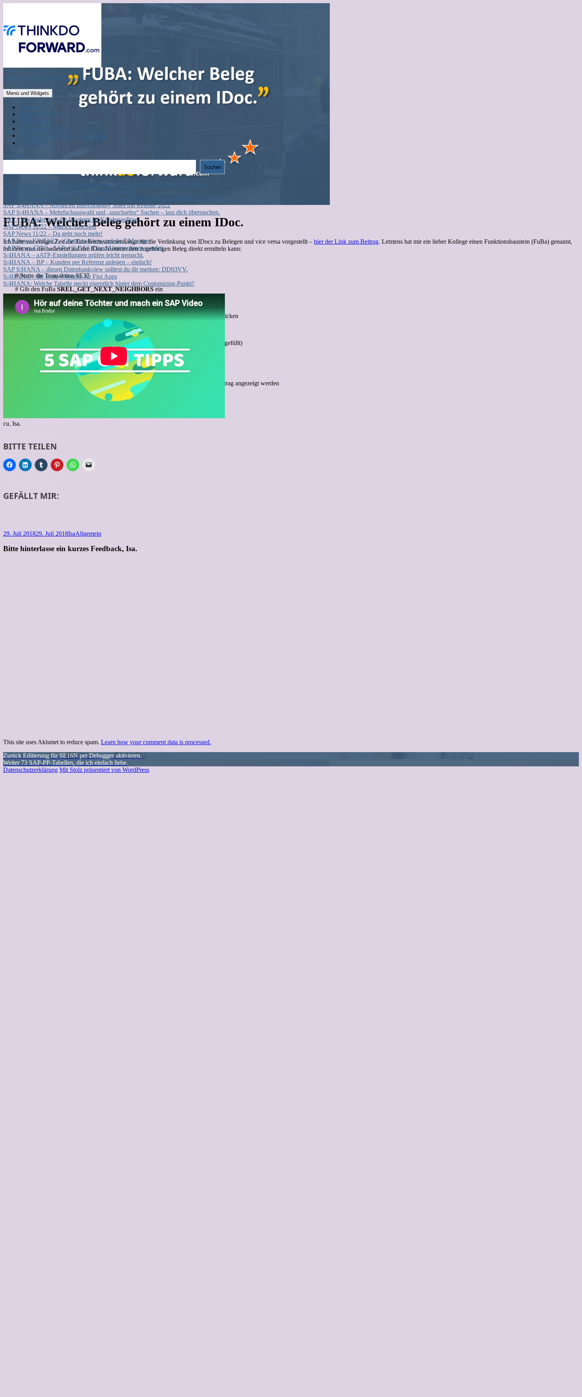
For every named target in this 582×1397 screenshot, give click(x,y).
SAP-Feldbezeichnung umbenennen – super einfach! (69, 191)
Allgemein (88, 533)
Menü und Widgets (27, 93)
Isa (71, 533)
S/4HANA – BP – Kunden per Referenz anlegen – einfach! (77, 262)
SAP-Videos (34, 142)
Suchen (13, 156)
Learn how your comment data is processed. (156, 742)
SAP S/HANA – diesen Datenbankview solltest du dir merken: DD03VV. (95, 269)
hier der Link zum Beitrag (346, 241)
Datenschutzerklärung (46, 128)
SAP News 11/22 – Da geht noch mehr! (53, 233)
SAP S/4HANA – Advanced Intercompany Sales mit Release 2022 (86, 205)
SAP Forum (34, 121)
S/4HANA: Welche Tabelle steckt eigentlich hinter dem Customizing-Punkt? (98, 283)
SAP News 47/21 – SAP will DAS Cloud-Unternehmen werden (83, 248)
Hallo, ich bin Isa (40, 114)
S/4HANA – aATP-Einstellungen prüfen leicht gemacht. (73, 255)
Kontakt (29, 107)
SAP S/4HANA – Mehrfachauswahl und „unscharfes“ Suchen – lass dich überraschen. (111, 212)
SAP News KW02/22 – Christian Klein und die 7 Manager (76, 240)
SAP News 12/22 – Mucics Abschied (49, 226)
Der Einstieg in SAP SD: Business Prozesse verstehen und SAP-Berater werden (103, 183)
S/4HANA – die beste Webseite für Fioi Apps (60, 276)
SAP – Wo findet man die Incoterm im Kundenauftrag (70, 219)
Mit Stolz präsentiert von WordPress (104, 769)
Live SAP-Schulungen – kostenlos (62, 135)
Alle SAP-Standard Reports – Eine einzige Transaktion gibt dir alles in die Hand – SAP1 (114, 198)
